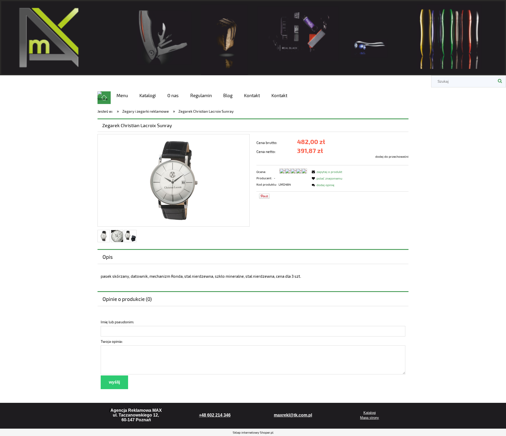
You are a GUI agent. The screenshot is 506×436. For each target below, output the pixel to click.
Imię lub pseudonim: (117, 322)
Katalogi (369, 413)
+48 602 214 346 (215, 415)
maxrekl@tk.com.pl (293, 415)
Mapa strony (369, 418)
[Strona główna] (253, 37)
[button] (326, 172)
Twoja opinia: (112, 341)
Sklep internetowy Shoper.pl (253, 432)
